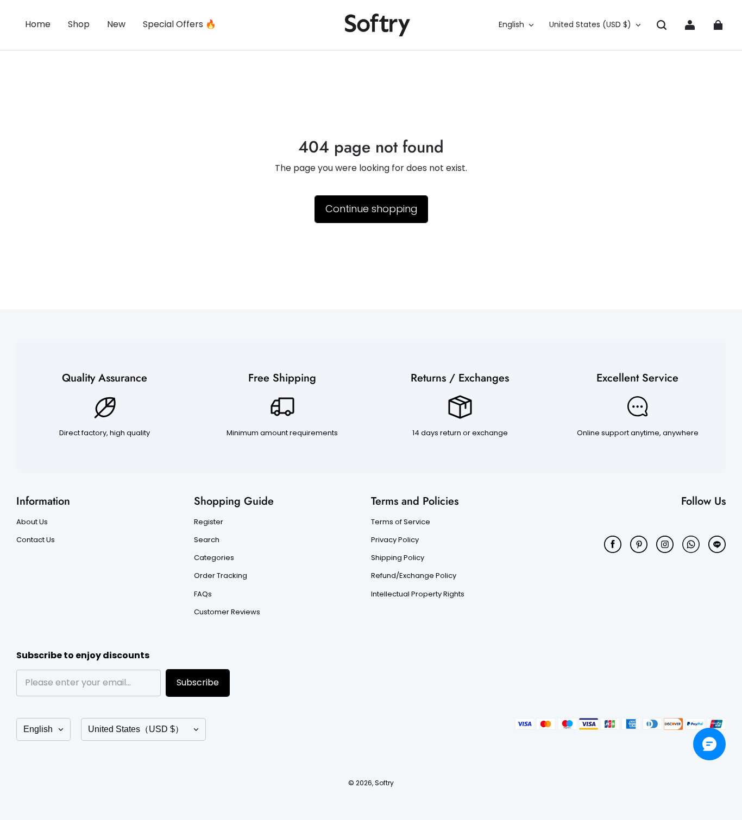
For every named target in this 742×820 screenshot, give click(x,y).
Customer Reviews (227, 612)
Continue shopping (371, 208)
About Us (32, 522)
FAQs (203, 594)
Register (208, 522)
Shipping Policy (397, 558)
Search (206, 540)
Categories (214, 558)
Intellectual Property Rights (417, 594)
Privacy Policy (395, 540)
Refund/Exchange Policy (413, 576)
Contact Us (35, 540)
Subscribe (198, 682)
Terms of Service (400, 522)
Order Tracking (220, 576)
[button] (661, 25)
